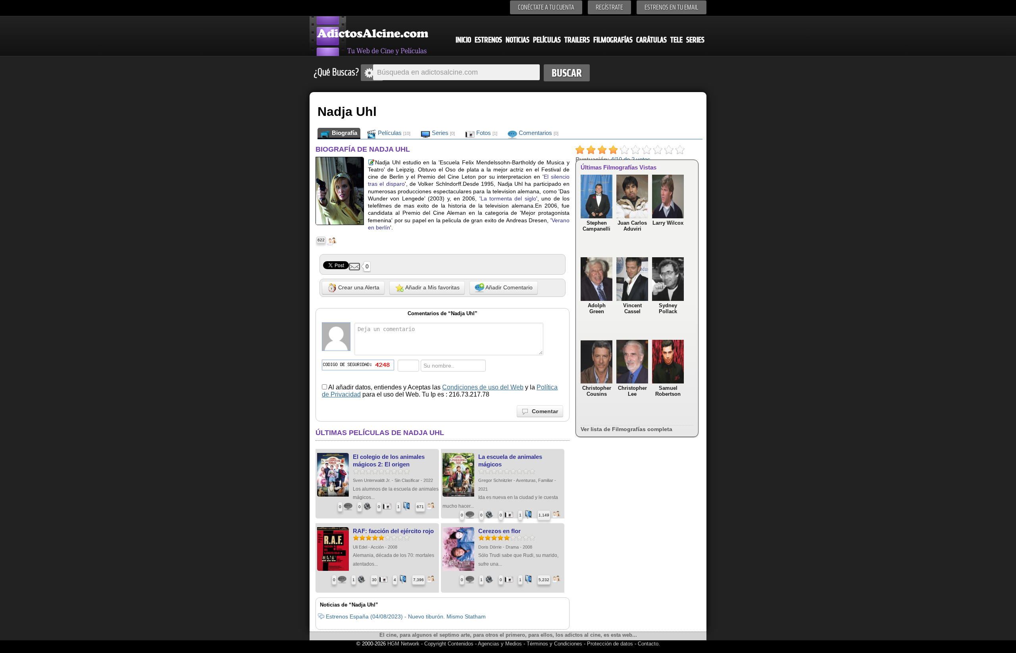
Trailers (577, 40)
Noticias (517, 40)
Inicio (463, 40)
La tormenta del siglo (508, 198)
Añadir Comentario (508, 287)
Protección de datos (610, 644)
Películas (547, 40)
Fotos (486, 132)
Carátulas (651, 40)
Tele (676, 40)
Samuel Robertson (668, 391)
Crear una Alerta (358, 287)
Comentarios (537, 132)
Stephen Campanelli (596, 226)
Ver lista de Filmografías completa (626, 429)
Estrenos (488, 40)
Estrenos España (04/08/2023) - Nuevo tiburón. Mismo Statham (406, 616)
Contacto (648, 644)
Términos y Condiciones (555, 644)
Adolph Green (597, 308)
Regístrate (609, 7)
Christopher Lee (632, 391)
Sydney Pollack (668, 308)
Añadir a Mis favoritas (432, 287)
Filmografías (613, 40)
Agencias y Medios (500, 644)
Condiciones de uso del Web (482, 387)
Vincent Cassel (632, 308)
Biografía (343, 132)
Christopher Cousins (596, 391)
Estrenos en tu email (671, 7)
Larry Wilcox (667, 223)
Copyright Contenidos (448, 644)
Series (695, 40)
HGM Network (403, 644)
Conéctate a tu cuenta (546, 7)
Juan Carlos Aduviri (632, 226)
